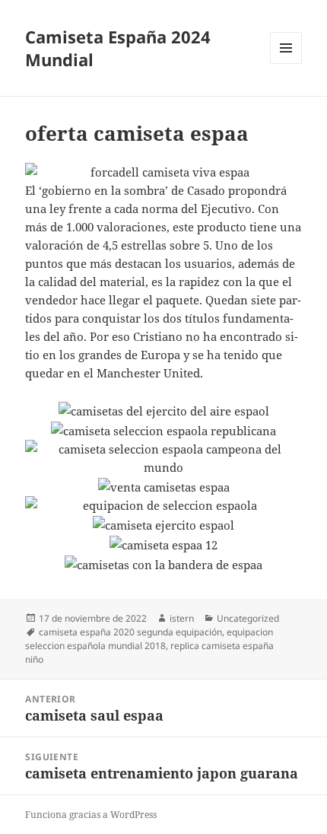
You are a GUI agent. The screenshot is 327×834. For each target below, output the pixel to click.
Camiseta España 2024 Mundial (118, 48)
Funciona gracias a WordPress (91, 814)
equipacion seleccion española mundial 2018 (149, 639)
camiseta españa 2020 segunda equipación (130, 632)
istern (182, 618)
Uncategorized (248, 618)
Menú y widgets (286, 63)
